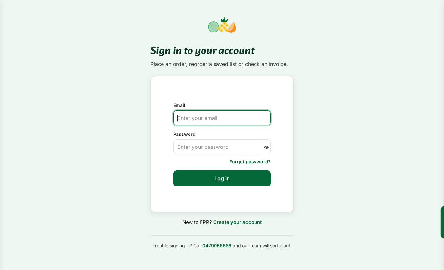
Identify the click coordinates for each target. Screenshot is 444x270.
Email (179, 105)
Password (184, 134)
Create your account (237, 222)
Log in (222, 178)
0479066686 (216, 245)
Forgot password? (250, 161)
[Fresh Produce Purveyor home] (222, 25)
